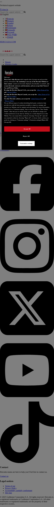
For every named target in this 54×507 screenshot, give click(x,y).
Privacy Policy (11, 92)
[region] (27, 107)
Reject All (26, 136)
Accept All (27, 129)
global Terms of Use (37, 98)
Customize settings (26, 143)
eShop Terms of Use (43, 90)
